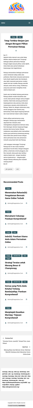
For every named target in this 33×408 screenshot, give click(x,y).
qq (12, 374)
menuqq (4, 372)
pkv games (9, 169)
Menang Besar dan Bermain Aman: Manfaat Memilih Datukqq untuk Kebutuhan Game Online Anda (17, 352)
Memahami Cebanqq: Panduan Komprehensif (15, 217)
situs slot (17, 376)
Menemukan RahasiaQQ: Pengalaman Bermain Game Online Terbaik (16, 195)
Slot (20, 37)
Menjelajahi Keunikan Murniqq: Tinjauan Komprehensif (14, 315)
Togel (8, 258)
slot (17, 169)
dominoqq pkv (25, 374)
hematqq (11, 376)
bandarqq (17, 374)
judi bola (4, 374)
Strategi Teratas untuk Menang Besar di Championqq (15, 265)
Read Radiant (21, 405)
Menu (3, 23)
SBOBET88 (17, 256)
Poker (13, 37)
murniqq (4, 376)
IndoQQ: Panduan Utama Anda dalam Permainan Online (16, 239)
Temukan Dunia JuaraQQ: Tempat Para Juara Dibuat (16, 342)
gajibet (17, 384)
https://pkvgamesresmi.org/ (10, 387)
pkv (9, 374)
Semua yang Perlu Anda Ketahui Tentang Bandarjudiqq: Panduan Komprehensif (16, 290)
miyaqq (12, 384)
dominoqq (23, 372)
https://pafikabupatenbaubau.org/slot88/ (14, 382)
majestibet (5, 384)
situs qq (10, 372)
